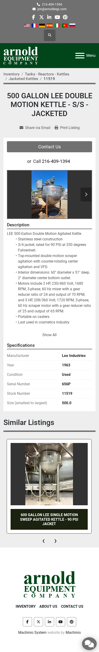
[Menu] (79, 55)
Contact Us (49, 147)
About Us (48, 606)
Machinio (73, 632)
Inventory (26, 606)
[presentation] (43, 540)
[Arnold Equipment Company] (50, 584)
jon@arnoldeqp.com (52, 9)
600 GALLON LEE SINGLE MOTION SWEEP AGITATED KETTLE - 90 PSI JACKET (49, 519)
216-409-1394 (52, 4)
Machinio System (32, 632)
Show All (49, 335)
